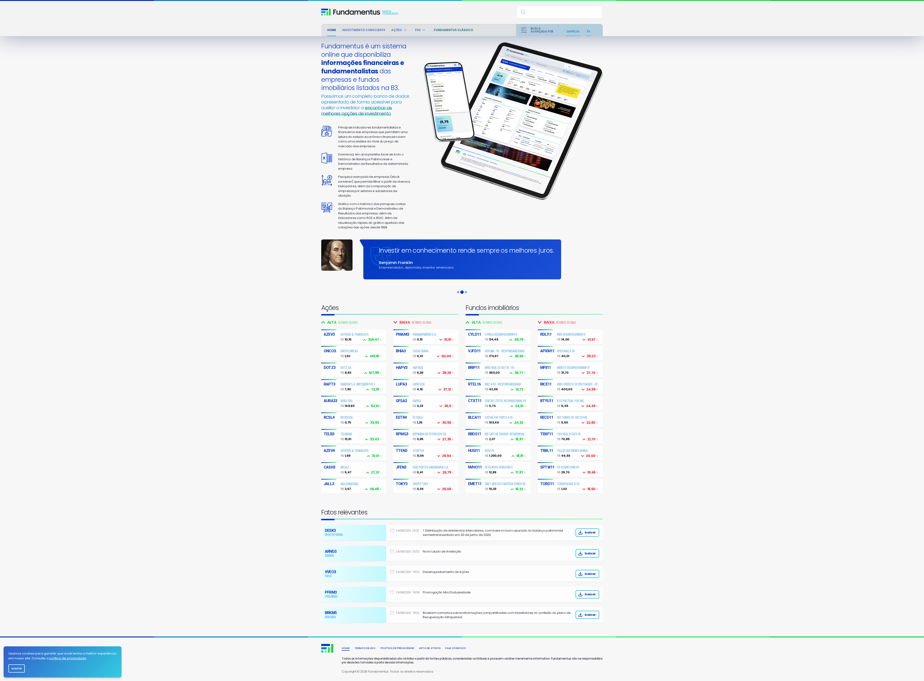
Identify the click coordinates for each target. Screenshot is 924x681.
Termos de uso (365, 648)
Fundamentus (326, 12)
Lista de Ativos (429, 648)
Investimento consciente (363, 30)
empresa (573, 31)
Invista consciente (365, 12)
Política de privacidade (397, 648)
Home (331, 30)
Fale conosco (455, 648)
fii (588, 31)
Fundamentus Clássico (453, 30)
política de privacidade (67, 658)
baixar (590, 532)
